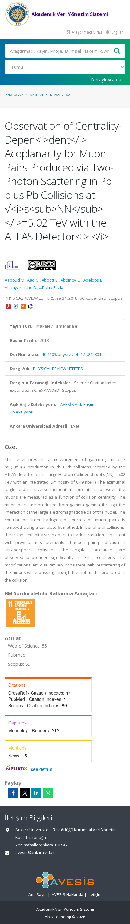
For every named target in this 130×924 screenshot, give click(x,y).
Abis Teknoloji (58, 917)
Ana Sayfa (14, 95)
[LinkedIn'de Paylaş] (36, 793)
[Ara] (117, 51)
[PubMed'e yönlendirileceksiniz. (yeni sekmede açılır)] (16, 306)
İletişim (95, 894)
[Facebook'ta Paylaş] (13, 793)
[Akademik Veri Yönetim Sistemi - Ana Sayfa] (18, 14)
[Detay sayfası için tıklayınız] (20, 612)
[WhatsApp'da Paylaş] (48, 793)
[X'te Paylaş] (25, 793)
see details (41, 769)
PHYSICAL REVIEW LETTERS (58, 368)
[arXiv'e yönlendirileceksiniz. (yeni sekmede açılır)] (9, 306)
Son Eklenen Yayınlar (50, 95)
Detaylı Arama (106, 79)
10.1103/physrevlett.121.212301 (71, 354)
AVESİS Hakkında (67, 894)
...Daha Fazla (51, 287)
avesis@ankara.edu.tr (35, 852)
